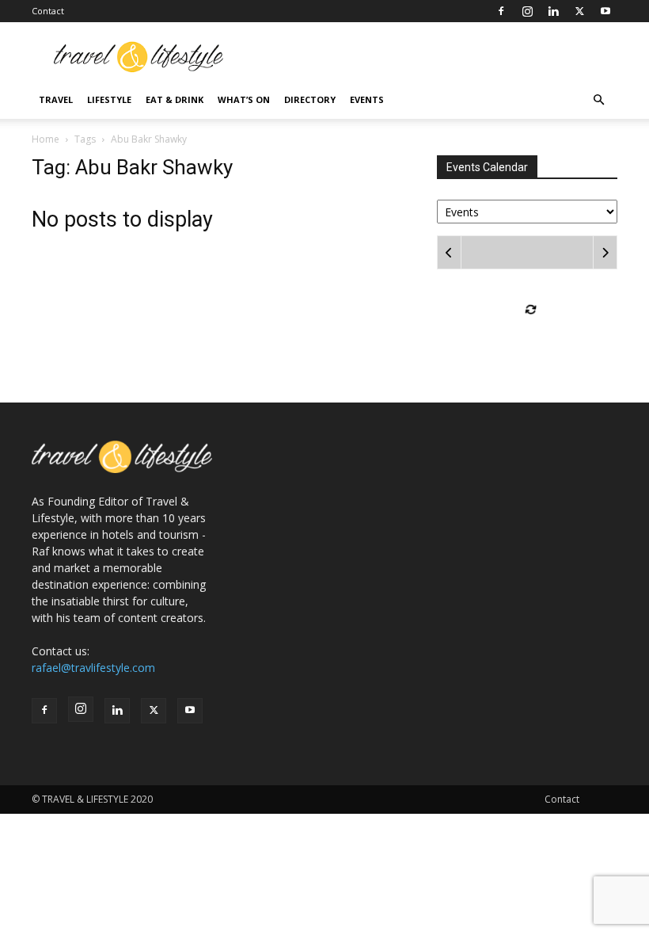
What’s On (244, 99)
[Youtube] (605, 11)
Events (367, 99)
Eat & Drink (174, 99)
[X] (579, 11)
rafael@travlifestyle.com (93, 667)
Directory (310, 99)
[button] (598, 100)
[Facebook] (501, 11)
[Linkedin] (553, 11)
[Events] (527, 210)
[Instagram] (527, 11)
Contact (48, 11)
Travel (56, 99)
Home (45, 139)
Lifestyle (109, 99)
